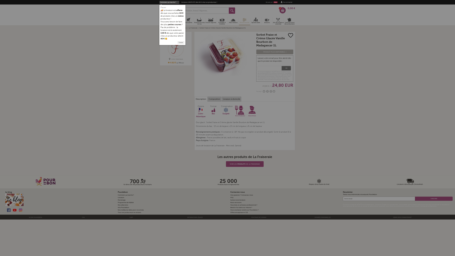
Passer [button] (163, 7)
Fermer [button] (181, 42)
